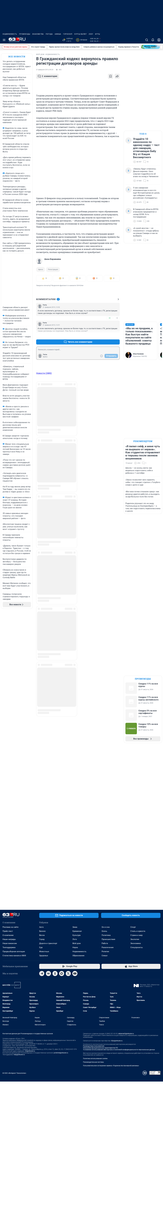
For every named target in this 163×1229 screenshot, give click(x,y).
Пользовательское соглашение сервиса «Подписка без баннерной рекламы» (111, 1066)
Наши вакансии (10, 943)
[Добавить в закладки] (110, 76)
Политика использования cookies (95, 1058)
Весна (42, 935)
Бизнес (42, 931)
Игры (97, 34)
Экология (134, 939)
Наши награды (9, 939)
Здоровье (43, 955)
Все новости (16, 56)
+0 (109, 318)
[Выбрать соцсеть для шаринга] (117, 76)
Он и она (106, 927)
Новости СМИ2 (44, 373)
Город (41, 939)
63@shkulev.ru (30, 1051)
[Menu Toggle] (4, 39)
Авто (41, 927)
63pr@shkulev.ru (117, 1041)
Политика (106, 935)
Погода (49, 34)
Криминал (77, 931)
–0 (117, 318)
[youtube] (74, 973)
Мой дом (76, 943)
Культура (76, 935)
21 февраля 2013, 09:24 (44, 70)
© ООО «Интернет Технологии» (14, 1073)
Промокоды (24, 34)
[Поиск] (147, 39)
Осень (104, 931)
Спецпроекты (136, 947)
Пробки (82, 40)
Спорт (133, 927)
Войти (45, 357)
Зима (74, 927)
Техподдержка (9, 947)
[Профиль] (159, 39)
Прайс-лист (8, 931)
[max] (61, 973)
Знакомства (38, 34)
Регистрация (53, 269)
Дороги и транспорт (48, 943)
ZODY (91, 34)
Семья (104, 955)
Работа (105, 943)
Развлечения (107, 947)
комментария (49, 76)
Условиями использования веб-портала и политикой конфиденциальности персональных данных (119, 1050)
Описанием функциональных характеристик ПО (100, 1048)
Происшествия (108, 939)
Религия (105, 951)
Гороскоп (67, 34)
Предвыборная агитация (14, 951)
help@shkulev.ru (19, 1054)
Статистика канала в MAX (14, 955)
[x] (68, 973)
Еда (41, 947)
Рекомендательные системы (93, 1062)
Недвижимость (10, 34)
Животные (44, 951)
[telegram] (41, 973)
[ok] (55, 973)
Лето (74, 939)
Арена (40, 269)
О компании (8, 935)
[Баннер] (150, 47)
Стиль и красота (137, 931)
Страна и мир (136, 935)
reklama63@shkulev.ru (126, 1034)
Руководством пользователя (93, 1046)
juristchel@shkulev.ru (61, 1053)
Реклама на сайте (10, 927)
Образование (78, 955)
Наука (75, 947)
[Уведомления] (153, 39)
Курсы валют (80, 34)
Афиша (58, 34)
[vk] (48, 973)
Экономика (135, 943)
